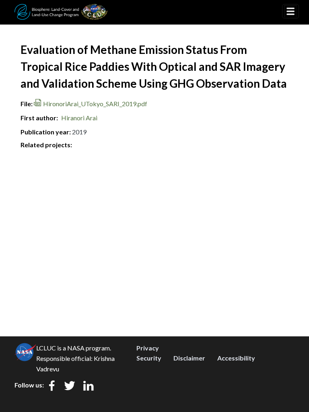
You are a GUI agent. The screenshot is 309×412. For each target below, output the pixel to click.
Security (148, 358)
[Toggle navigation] (290, 11)
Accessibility (236, 358)
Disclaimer (189, 358)
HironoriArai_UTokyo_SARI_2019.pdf (95, 103)
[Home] (61, 9)
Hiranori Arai (79, 118)
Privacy (147, 348)
